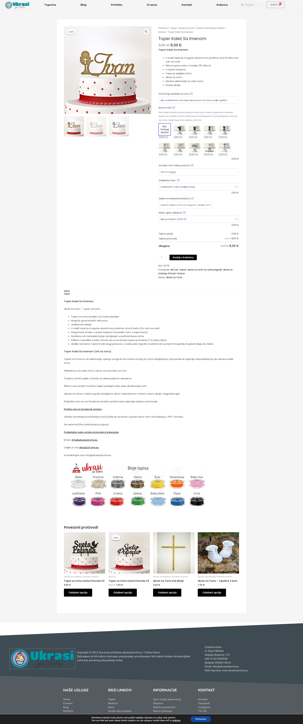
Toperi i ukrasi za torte (182, 28)
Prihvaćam (200, 719)
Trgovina (50, 4)
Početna (163, 28)
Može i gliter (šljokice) (172, 212)
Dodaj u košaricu (183, 257)
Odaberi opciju (78, 592)
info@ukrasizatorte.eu (85, 440)
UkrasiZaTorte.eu (89, 447)
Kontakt (186, 4)
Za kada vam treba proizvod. (176, 165)
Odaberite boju (173, 180)
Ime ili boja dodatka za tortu (175, 93)
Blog (83, 4)
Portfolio (116, 4)
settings (176, 720)
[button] (146, 31)
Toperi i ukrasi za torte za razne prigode (200, 269)
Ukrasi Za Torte (174, 277)
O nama (152, 4)
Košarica (222, 4)
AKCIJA (174, 269)
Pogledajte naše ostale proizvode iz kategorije (91, 432)
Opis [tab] (67, 293)
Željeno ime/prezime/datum (176, 198)
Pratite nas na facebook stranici (83, 409)
